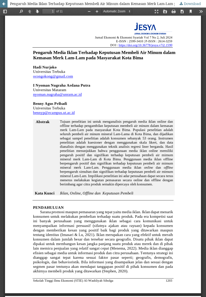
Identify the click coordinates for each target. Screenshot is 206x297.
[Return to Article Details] (4, 4)
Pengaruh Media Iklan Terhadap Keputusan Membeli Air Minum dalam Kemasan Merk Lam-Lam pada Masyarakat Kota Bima (108, 3)
